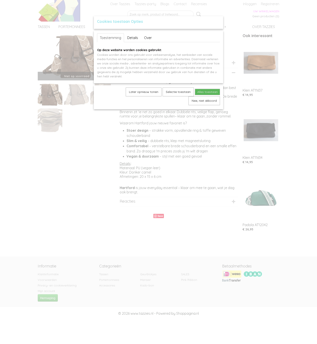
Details (132, 38)
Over (148, 38)
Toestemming (110, 38)
